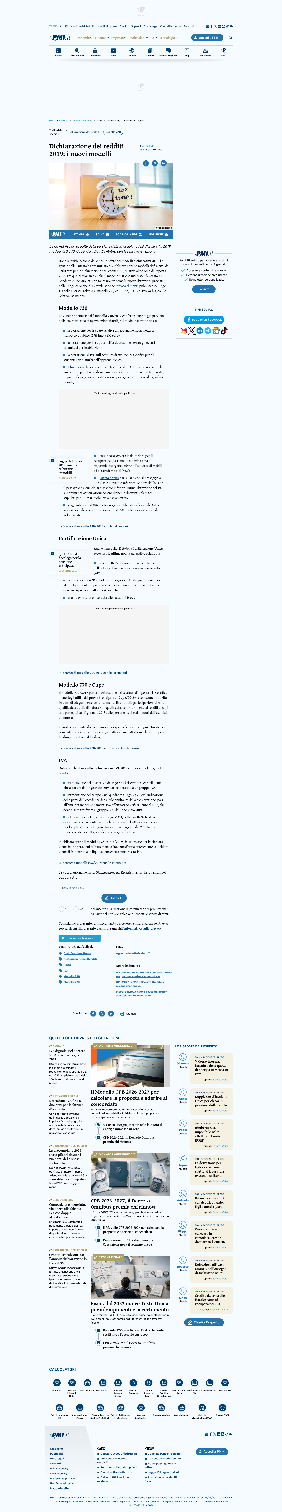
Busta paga (150, 26)
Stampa (79, 234)
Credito (124, 26)
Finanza (100, 38)
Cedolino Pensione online (164, 1453)
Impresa (117, 38)
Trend (53, 26)
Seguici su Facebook (207, 319)
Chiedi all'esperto (206, 1322)
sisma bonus (109, 477)
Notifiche (156, 234)
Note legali (57, 1458)
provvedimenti (127, 285)
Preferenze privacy (62, 1478)
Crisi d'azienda (63, 1199)
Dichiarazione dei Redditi (79, 26)
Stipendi (136, 26)
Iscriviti (203, 289)
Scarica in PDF (127, 234)
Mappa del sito (59, 1488)
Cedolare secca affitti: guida (119, 1453)
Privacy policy (59, 1468)
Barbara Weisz (220, 1079)
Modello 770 (72, 982)
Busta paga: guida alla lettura (161, 1465)
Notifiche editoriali (62, 1483)
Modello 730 (113, 132)
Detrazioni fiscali (65, 1096)
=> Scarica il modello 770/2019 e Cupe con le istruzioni (99, 748)
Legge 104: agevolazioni (163, 1472)
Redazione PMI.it (219, 1309)
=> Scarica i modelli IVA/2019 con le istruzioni (92, 862)
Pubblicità (56, 1453)
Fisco (67, 965)
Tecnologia (167, 38)
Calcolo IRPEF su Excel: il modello (114, 1479)
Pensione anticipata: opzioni (119, 1467)
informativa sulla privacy (143, 928)
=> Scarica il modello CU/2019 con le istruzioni (93, 672)
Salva (100, 234)
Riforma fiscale (110, 1257)
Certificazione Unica (77, 953)
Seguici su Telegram (80, 938)
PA (152, 38)
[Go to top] (242, 1499)
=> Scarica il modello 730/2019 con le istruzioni (93, 526)
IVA (66, 970)
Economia (83, 38)
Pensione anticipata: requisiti (112, 1460)
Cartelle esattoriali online (164, 1458)
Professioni (137, 38)
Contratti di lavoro (170, 26)
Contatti (55, 1463)
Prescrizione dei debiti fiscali (161, 1479)
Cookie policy (58, 1473)
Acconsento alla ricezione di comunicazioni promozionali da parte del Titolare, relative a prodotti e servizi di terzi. (130, 911)
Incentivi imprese (107, 26)
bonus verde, (79, 367)
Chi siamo (56, 1448)
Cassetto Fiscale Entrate (116, 1472)
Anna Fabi (148, 145)
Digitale (58, 1046)
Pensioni (189, 26)
